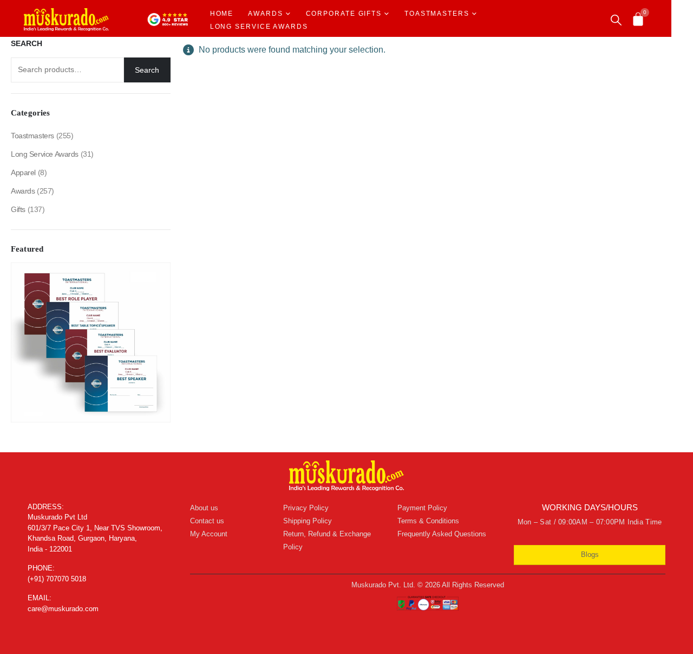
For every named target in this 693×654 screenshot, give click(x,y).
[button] (616, 20)
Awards (265, 13)
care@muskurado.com (63, 609)
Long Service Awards (259, 26)
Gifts (18, 209)
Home (222, 13)
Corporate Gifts (344, 13)
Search (26, 43)
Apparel (23, 172)
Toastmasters (436, 13)
